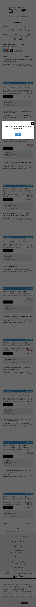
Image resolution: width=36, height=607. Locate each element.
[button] (12, 541)
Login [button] (18, 50)
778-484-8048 (7, 104)
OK (24, 603)
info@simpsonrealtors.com (10, 105)
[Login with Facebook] (4, 51)
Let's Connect (18, 567)
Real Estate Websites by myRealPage (22, 573)
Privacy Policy (7, 573)
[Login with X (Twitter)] (11, 51)
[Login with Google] (7, 51)
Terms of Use (16, 602)
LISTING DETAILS (8, 96)
